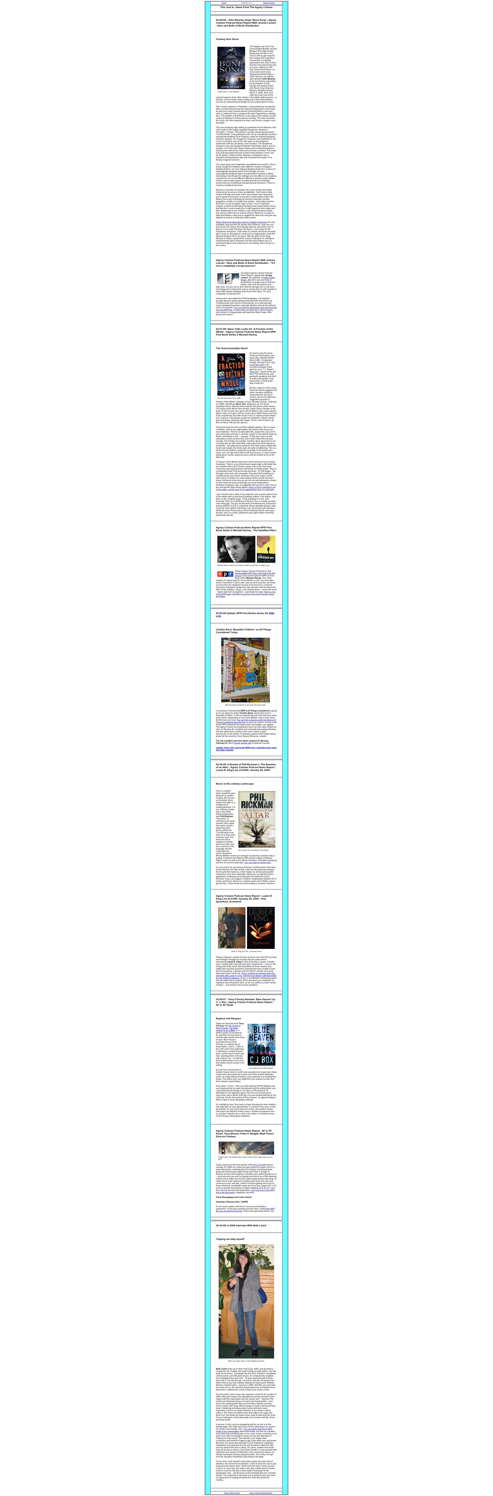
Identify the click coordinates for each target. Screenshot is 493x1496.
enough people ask (242, 743)
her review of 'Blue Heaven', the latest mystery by (228, 1028)
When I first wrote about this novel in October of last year (241, 222)
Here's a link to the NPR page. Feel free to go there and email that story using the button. (245, 594)
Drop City (254, 372)
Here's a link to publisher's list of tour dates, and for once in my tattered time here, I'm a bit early (245, 488)
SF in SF (257, 1165)
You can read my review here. (257, 863)
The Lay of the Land (262, 363)
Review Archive (269, 3)
